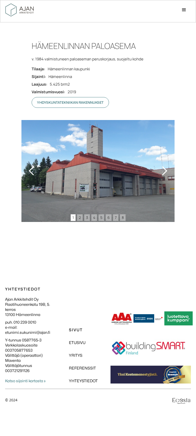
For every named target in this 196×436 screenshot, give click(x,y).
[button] (184, 10)
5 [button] (101, 217)
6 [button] (108, 217)
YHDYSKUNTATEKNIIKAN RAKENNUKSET (70, 102)
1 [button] (73, 217)
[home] (19, 10)
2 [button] (80, 217)
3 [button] (87, 217)
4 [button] (94, 217)
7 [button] (116, 217)
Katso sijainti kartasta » (25, 381)
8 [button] (123, 217)
